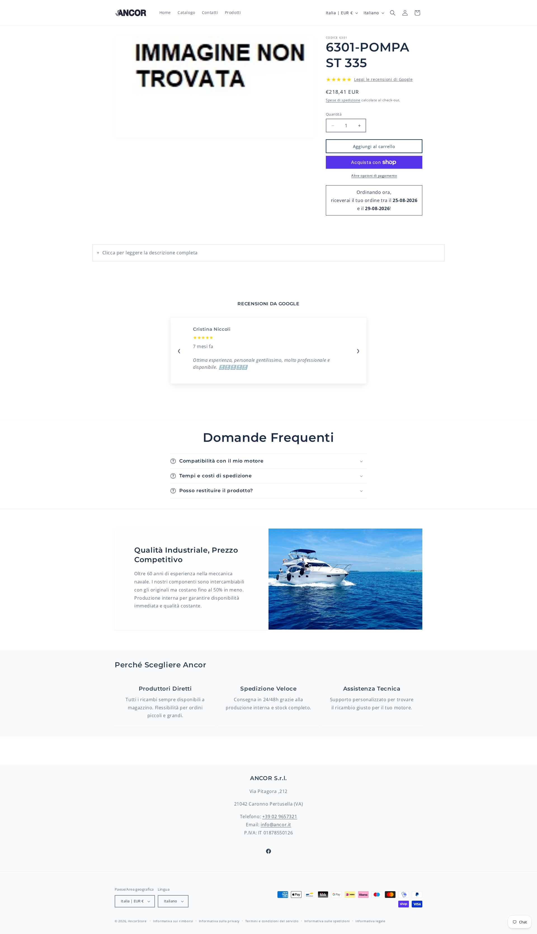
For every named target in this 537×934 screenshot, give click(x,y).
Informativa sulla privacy (219, 921)
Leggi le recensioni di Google (383, 79)
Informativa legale (370, 921)
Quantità (333, 114)
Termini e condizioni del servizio (272, 921)
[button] (393, 13)
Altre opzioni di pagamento (374, 175)
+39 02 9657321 (279, 816)
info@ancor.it (276, 825)
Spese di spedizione (343, 100)
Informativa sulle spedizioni (327, 921)
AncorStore (137, 921)
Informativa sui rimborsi (173, 921)
